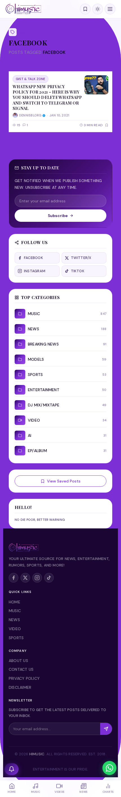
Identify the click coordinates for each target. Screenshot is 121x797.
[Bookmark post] (106, 125)
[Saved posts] (85, 9)
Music (15, 610)
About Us (18, 660)
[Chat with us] (109, 768)
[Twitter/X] (25, 578)
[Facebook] (13, 578)
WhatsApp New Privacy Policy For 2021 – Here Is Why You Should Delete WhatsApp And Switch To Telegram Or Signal (47, 97)
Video (15, 628)
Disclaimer (20, 687)
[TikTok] (49, 578)
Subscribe (58, 215)
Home (14, 602)
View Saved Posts (63, 481)
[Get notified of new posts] (12, 769)
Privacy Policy (24, 678)
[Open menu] (110, 9)
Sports (16, 637)
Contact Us (21, 669)
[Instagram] (37, 578)
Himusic (37, 754)
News (14, 619)
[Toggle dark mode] (97, 9)
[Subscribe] (106, 729)
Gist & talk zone (30, 79)
